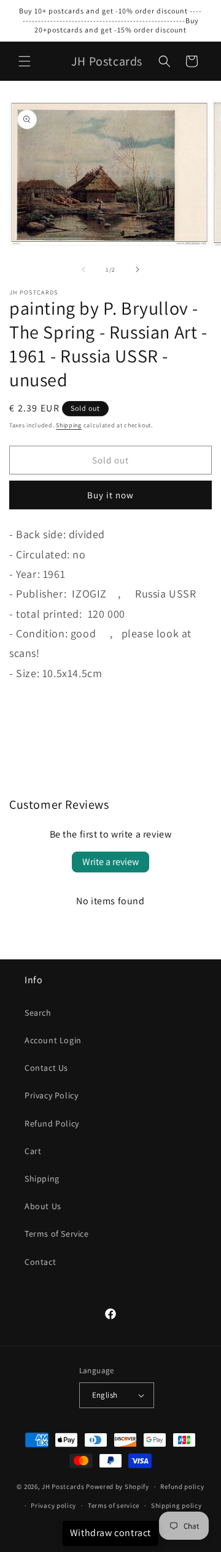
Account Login (53, 1040)
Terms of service (113, 1505)
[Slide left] (83, 269)
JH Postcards (63, 1486)
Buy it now (110, 495)
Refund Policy (52, 1123)
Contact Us (46, 1067)
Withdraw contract (110, 1532)
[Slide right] (137, 269)
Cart (33, 1151)
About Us (43, 1206)
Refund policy (182, 1486)
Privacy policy (53, 1505)
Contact (40, 1261)
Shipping (69, 425)
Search (38, 1012)
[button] (24, 61)
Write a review (110, 861)
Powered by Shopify (117, 1486)
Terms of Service (57, 1233)
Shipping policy (176, 1505)
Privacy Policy (51, 1095)
